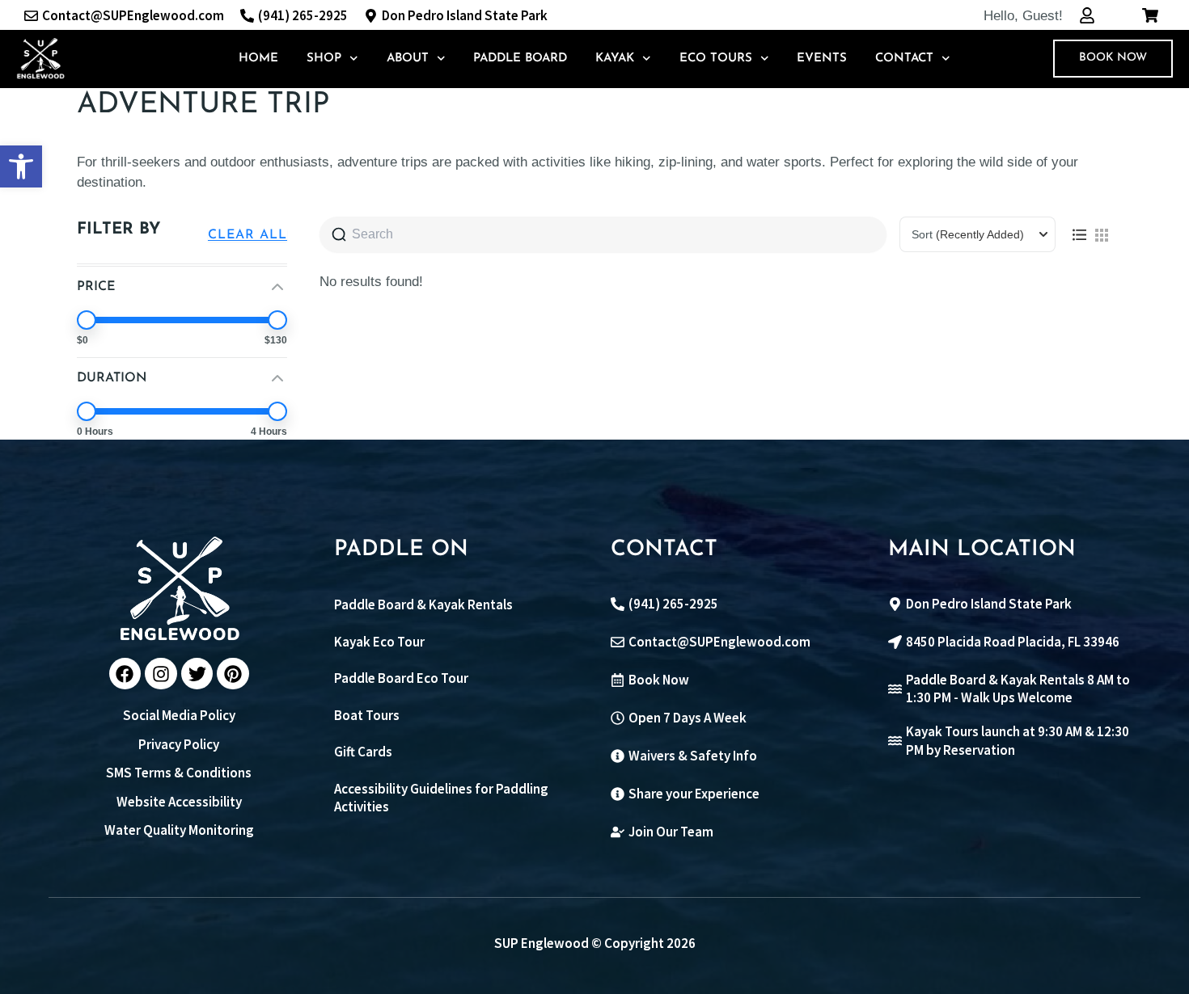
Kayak (614, 59)
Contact (904, 59)
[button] (21, 166)
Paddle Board (520, 59)
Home (258, 59)
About (408, 59)
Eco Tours (715, 59)
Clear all (247, 235)
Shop (324, 59)
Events (822, 59)
